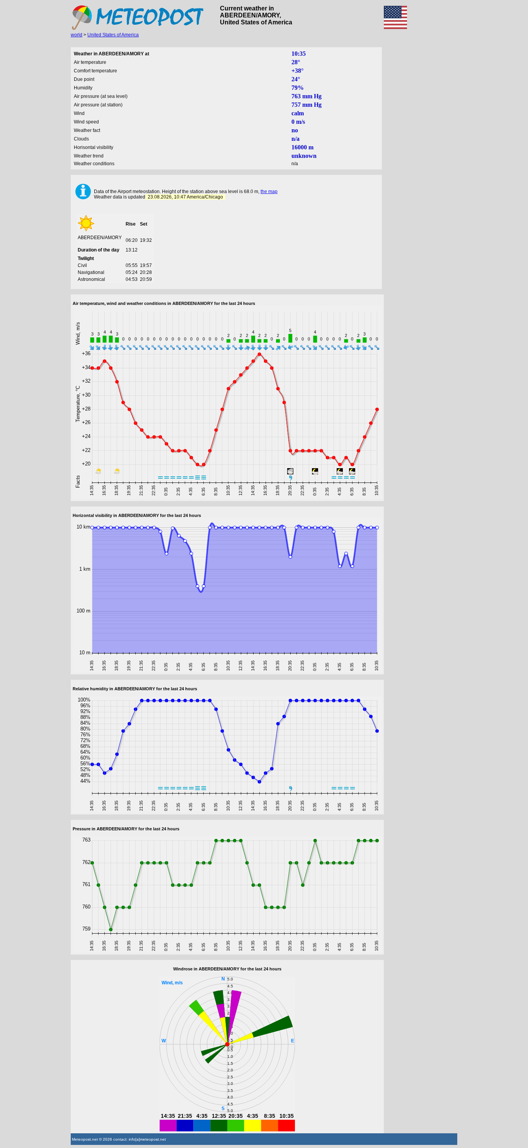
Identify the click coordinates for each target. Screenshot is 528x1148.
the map (269, 191)
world (76, 35)
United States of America (113, 35)
